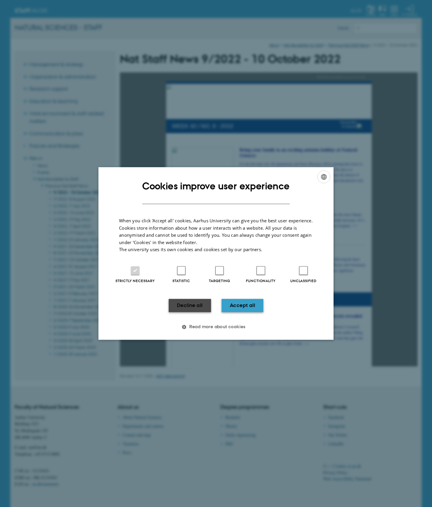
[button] (216, 327)
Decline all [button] (189, 305)
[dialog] (216, 253)
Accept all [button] (242, 305)
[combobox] (324, 177)
